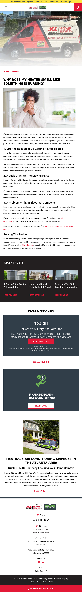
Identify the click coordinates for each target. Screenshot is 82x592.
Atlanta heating (27, 245)
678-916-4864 (41, 519)
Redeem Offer (40, 341)
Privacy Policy (47, 582)
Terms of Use (34, 582)
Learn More (41, 406)
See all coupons (41, 362)
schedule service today (42, 588)
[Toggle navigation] (6, 7)
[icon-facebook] (39, 562)
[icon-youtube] (43, 562)
